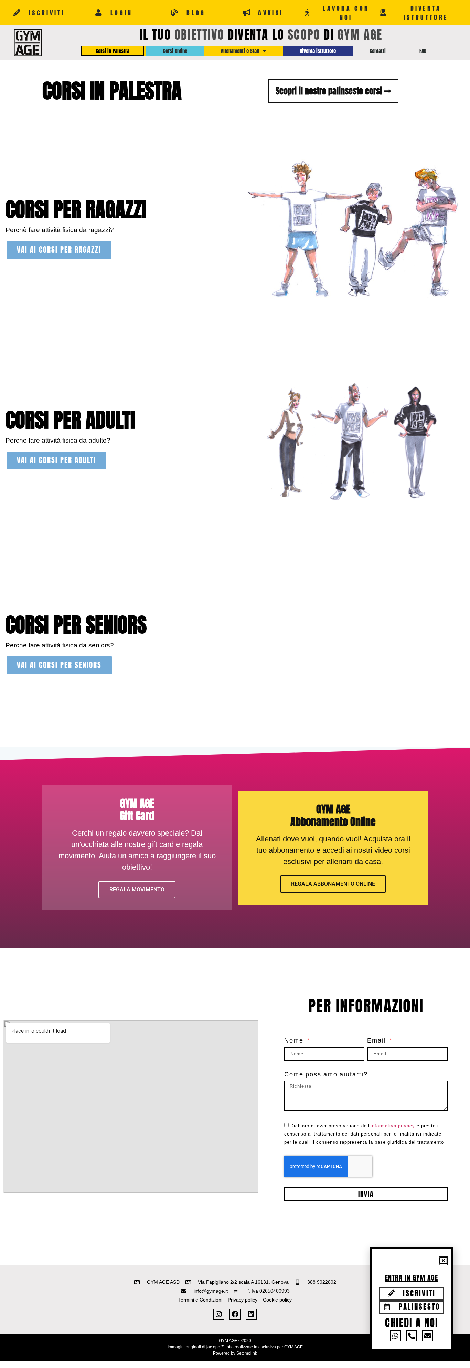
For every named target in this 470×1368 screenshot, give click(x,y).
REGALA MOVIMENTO (136, 889)
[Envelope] (427, 1335)
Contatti (378, 51)
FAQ (422, 51)
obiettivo (199, 34)
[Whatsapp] (395, 1335)
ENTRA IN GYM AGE (411, 1277)
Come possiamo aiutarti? (326, 1074)
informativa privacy (393, 1125)
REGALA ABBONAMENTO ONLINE (333, 884)
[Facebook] (235, 1314)
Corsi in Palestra (112, 51)
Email (377, 1040)
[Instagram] (218, 1314)
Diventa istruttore (318, 51)
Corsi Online (175, 51)
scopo (304, 34)
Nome (295, 1040)
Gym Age (360, 34)
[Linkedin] (251, 1314)
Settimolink (246, 1353)
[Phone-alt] (411, 1335)
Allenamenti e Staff (240, 51)
